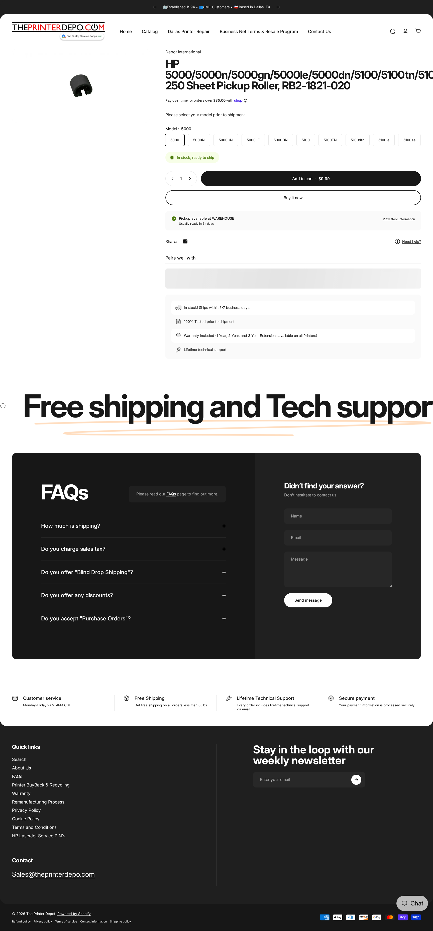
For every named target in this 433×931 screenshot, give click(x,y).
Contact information (93, 921)
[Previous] (154, 7)
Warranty (21, 793)
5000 (174, 140)
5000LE (253, 140)
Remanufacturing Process (38, 802)
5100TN (330, 140)
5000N (199, 140)
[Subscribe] (356, 780)
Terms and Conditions (34, 827)
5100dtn (357, 140)
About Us (21, 767)
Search (19, 759)
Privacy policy (43, 921)
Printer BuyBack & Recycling (41, 784)
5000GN (226, 140)
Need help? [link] (411, 241)
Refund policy (21, 921)
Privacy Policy (26, 810)
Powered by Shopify (74, 913)
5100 (306, 140)
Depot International (183, 51)
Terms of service (66, 921)
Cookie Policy (26, 818)
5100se (409, 140)
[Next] (278, 7)
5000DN (281, 140)
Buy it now (293, 197)
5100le (383, 140)
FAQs (171, 493)
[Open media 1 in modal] (81, 86)
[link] (53, 874)
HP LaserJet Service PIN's (38, 835)
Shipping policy (120, 921)
